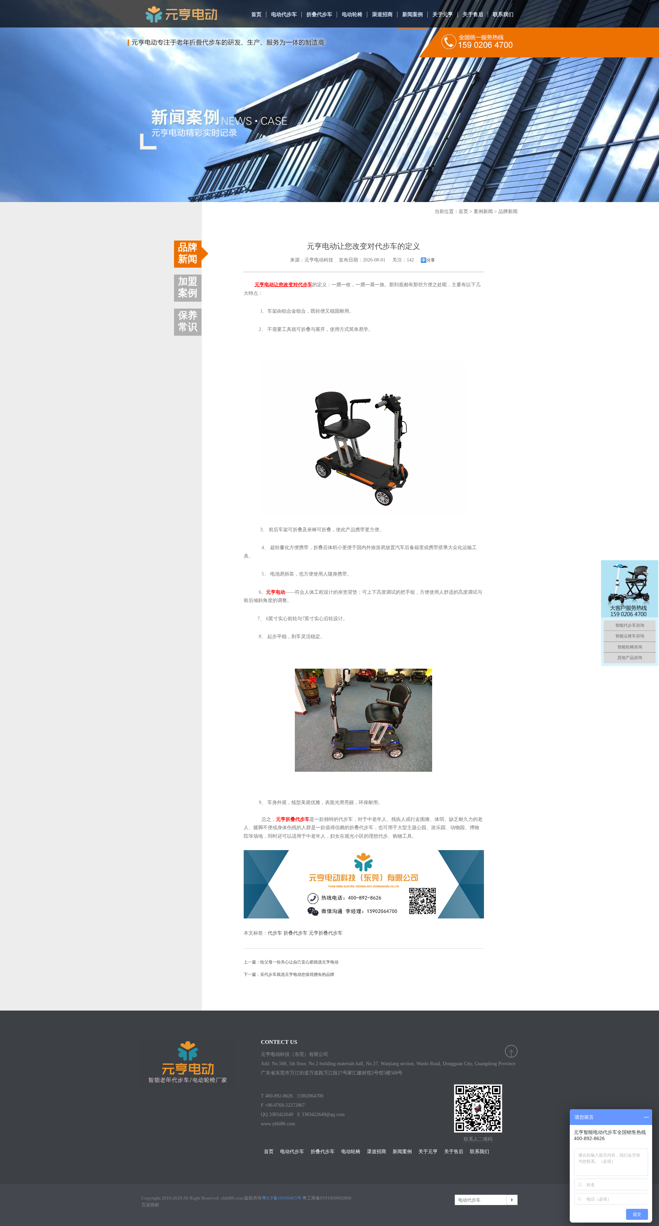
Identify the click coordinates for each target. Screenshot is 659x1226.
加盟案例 (187, 287)
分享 (431, 260)
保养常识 (187, 321)
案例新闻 (483, 211)
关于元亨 (442, 14)
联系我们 (503, 14)
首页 (256, 14)
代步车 (275, 933)
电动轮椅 (352, 14)
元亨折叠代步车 (326, 933)
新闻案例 (412, 14)
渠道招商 (382, 14)
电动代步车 (284, 14)
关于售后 (473, 14)
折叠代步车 (319, 14)
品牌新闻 (508, 211)
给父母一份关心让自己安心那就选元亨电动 (299, 962)
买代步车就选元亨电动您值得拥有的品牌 (297, 974)
